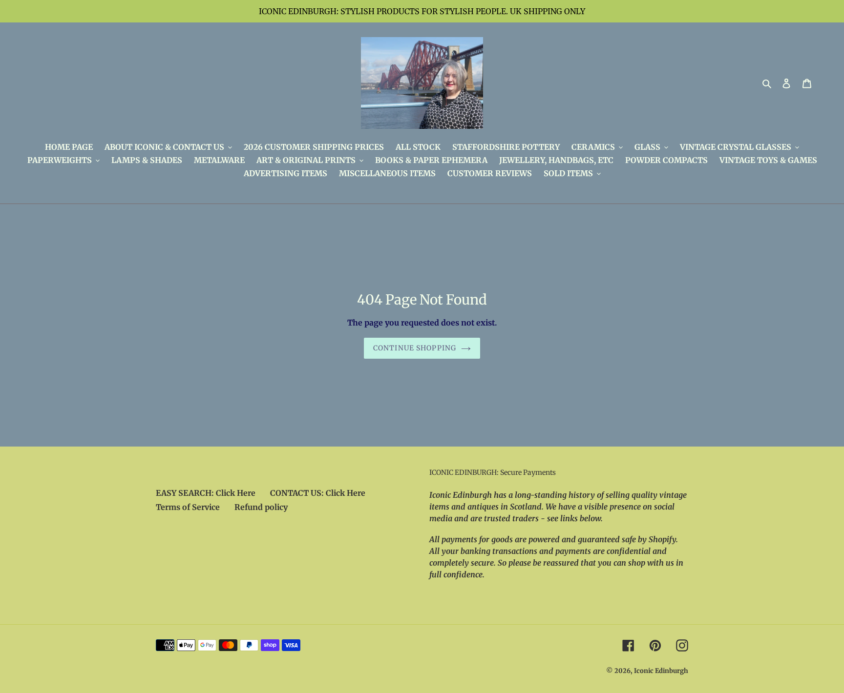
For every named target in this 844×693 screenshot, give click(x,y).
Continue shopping (414, 348)
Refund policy (261, 507)
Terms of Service (188, 507)
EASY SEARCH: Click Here (205, 493)
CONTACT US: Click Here (317, 493)
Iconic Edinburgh (661, 671)
